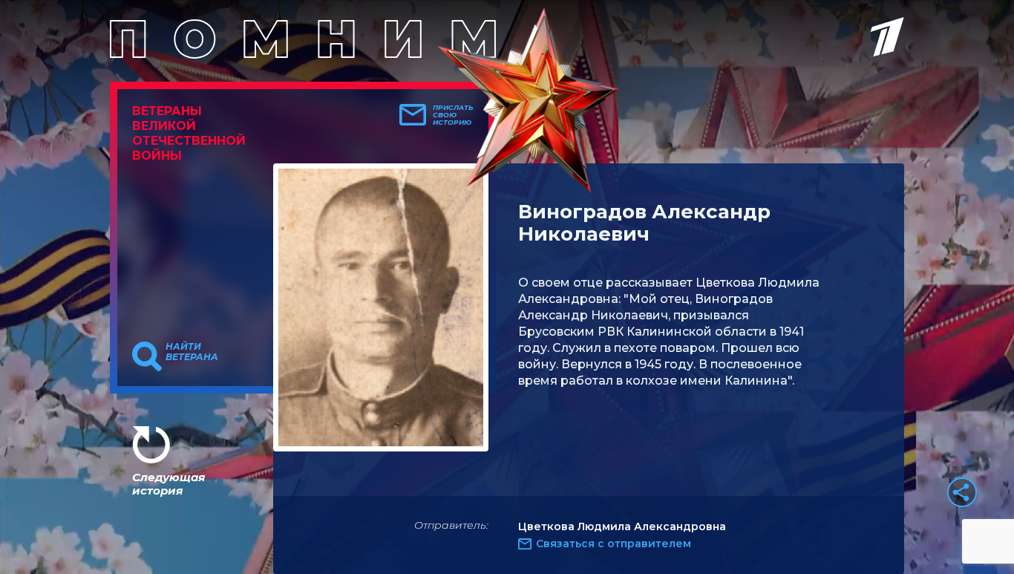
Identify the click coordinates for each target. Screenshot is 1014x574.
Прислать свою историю (453, 115)
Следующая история (168, 484)
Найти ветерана (192, 352)
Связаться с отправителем (613, 543)
